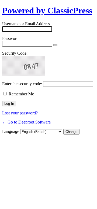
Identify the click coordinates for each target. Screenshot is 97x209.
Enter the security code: (22, 83)
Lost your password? (20, 113)
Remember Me (21, 94)
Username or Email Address (26, 23)
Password (10, 38)
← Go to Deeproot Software (26, 122)
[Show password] (55, 45)
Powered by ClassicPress (47, 10)
